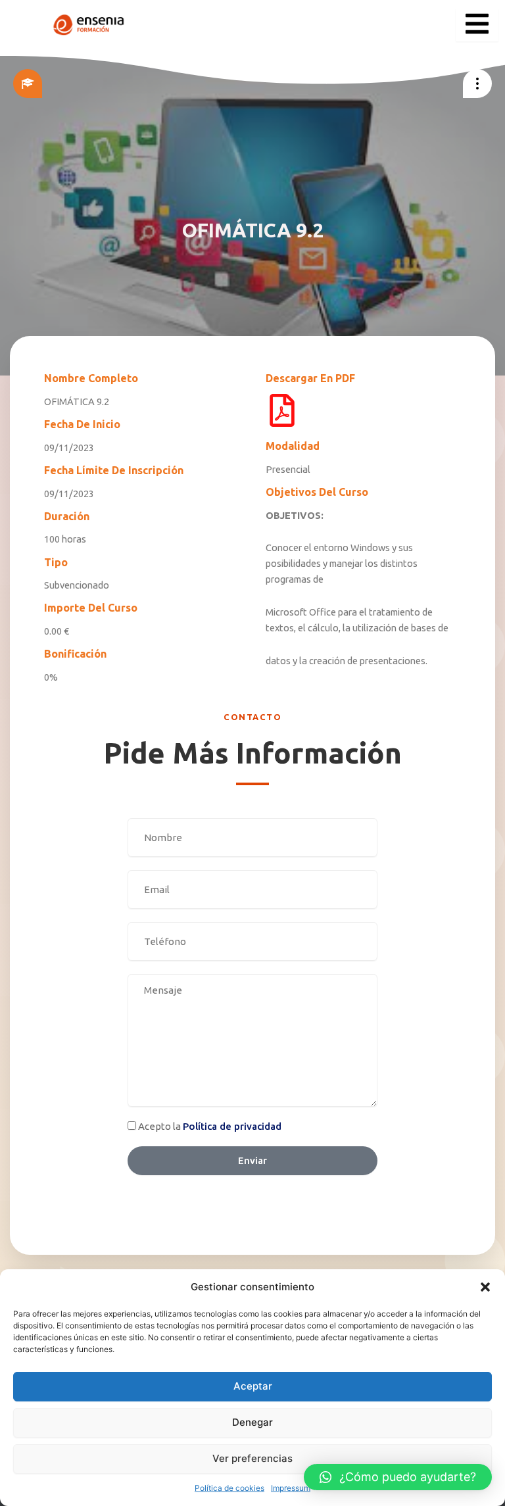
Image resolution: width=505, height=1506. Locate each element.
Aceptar (252, 1386)
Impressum (290, 1488)
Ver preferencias (252, 1458)
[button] (485, 1287)
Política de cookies (229, 1488)
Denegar (252, 1422)
